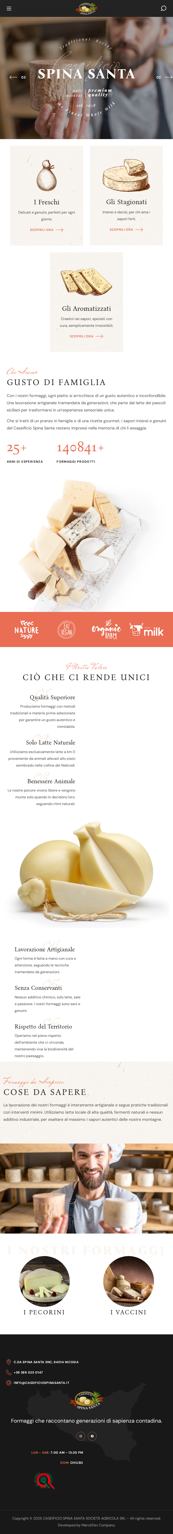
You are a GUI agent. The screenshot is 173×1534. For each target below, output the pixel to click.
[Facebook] (92, 1436)
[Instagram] (80, 1436)
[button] (163, 8)
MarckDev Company (98, 1525)
